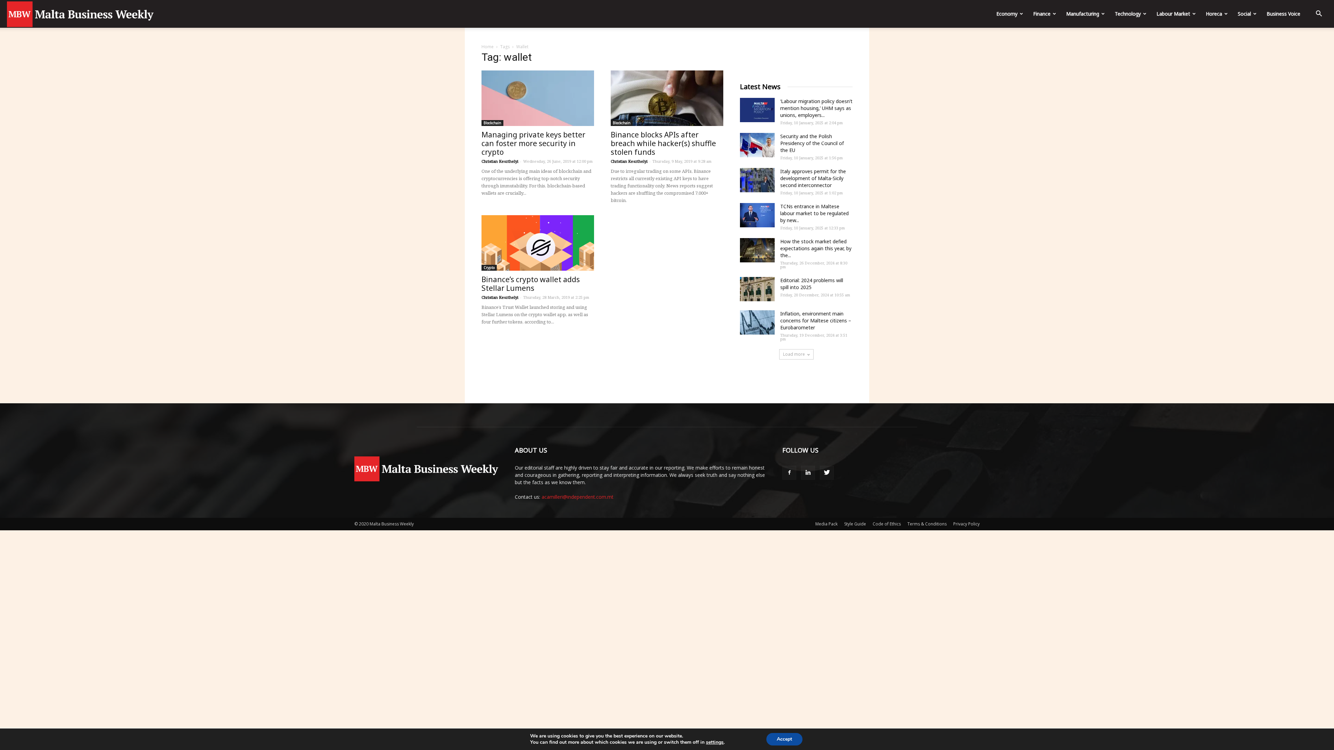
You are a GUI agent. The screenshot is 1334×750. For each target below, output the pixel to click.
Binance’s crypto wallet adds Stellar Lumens (530, 284)
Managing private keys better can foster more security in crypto (533, 143)
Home (487, 47)
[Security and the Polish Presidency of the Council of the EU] (757, 145)
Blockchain (492, 122)
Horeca (1214, 13)
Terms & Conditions (927, 524)
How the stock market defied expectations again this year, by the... (815, 248)
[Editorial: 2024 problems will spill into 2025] (757, 289)
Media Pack (826, 524)
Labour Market (1173, 13)
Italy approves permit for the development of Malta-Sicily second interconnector (813, 178)
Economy (1007, 13)
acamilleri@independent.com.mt (578, 497)
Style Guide (855, 524)
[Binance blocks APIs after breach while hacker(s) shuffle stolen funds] (667, 98)
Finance (1042, 13)
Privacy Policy (966, 524)
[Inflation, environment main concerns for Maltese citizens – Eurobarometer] (757, 322)
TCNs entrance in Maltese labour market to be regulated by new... (814, 213)
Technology (1128, 13)
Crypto (489, 267)
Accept (784, 739)
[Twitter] (827, 473)
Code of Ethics (887, 524)
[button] (1318, 14)
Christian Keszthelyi (499, 161)
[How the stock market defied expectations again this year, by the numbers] (757, 250)
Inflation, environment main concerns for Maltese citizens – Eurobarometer (815, 320)
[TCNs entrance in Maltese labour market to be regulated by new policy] (757, 215)
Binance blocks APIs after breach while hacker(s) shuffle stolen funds (663, 143)
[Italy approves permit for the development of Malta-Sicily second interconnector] (757, 180)
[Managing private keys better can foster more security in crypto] (537, 98)
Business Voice (1283, 13)
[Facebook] (789, 473)
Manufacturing (1082, 13)
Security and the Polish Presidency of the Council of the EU (812, 143)
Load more (794, 354)
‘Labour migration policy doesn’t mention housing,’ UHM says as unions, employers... (816, 108)
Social (1244, 13)
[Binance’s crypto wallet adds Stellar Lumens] (537, 243)
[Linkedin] (808, 473)
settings (715, 742)
